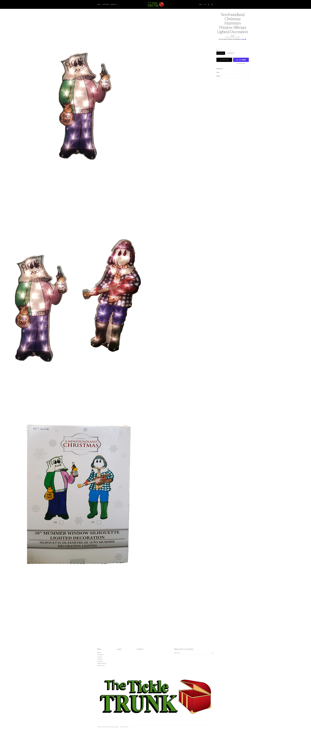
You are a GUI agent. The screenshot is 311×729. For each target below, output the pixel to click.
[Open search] (205, 4)
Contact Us (100, 654)
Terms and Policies (124, 727)
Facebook (99, 659)
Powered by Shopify (114, 727)
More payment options (241, 63)
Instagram (100, 661)
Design (218, 76)
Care (217, 72)
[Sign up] (212, 652)
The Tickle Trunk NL (105, 727)
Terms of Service (101, 663)
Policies (99, 657)
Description (219, 68)
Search (99, 652)
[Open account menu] (208, 4)
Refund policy (101, 665)
